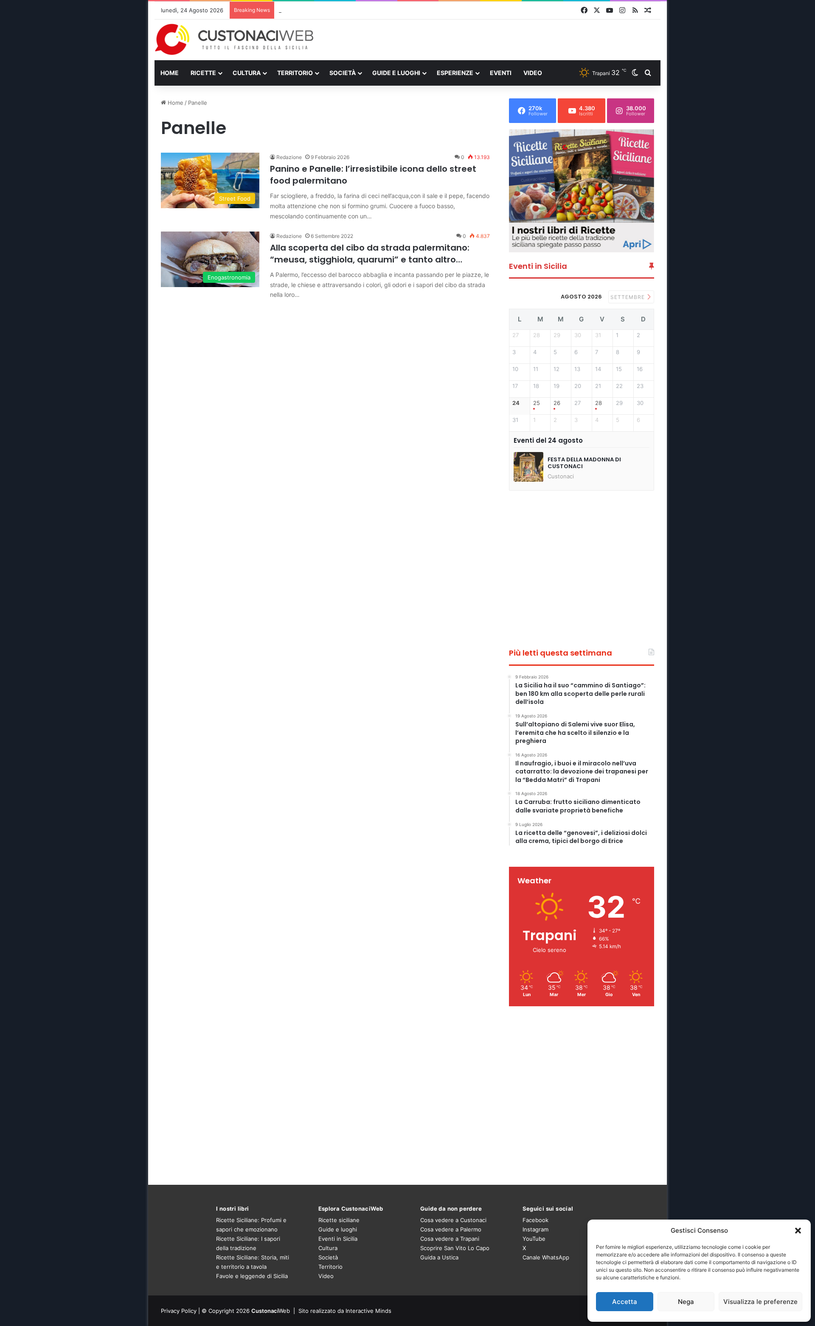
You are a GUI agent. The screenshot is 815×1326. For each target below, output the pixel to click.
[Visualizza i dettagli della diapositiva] (581, 190)
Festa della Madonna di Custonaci (584, 462)
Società (342, 72)
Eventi (500, 72)
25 (536, 403)
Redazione (289, 157)
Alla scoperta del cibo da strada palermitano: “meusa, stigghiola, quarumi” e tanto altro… (369, 253)
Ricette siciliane (339, 1220)
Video (532, 72)
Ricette (203, 72)
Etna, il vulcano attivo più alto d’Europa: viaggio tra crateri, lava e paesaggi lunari (384, 10)
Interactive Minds (368, 1310)
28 (598, 403)
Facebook (535, 1220)
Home (169, 72)
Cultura (247, 72)
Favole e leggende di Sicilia (252, 1276)
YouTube (534, 1238)
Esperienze (455, 72)
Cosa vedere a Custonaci (453, 1220)
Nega (686, 1302)
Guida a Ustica (439, 1257)
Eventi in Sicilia (337, 1238)
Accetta (624, 1302)
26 (557, 403)
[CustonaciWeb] (235, 39)
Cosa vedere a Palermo (450, 1229)
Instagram (535, 1229)
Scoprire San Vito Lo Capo (454, 1248)
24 (516, 403)
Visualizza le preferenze (760, 1302)
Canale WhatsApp (546, 1257)
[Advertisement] (494, 39)
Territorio (295, 72)
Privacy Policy (179, 1310)
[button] (798, 1230)
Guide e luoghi (396, 72)
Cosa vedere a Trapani (449, 1238)
